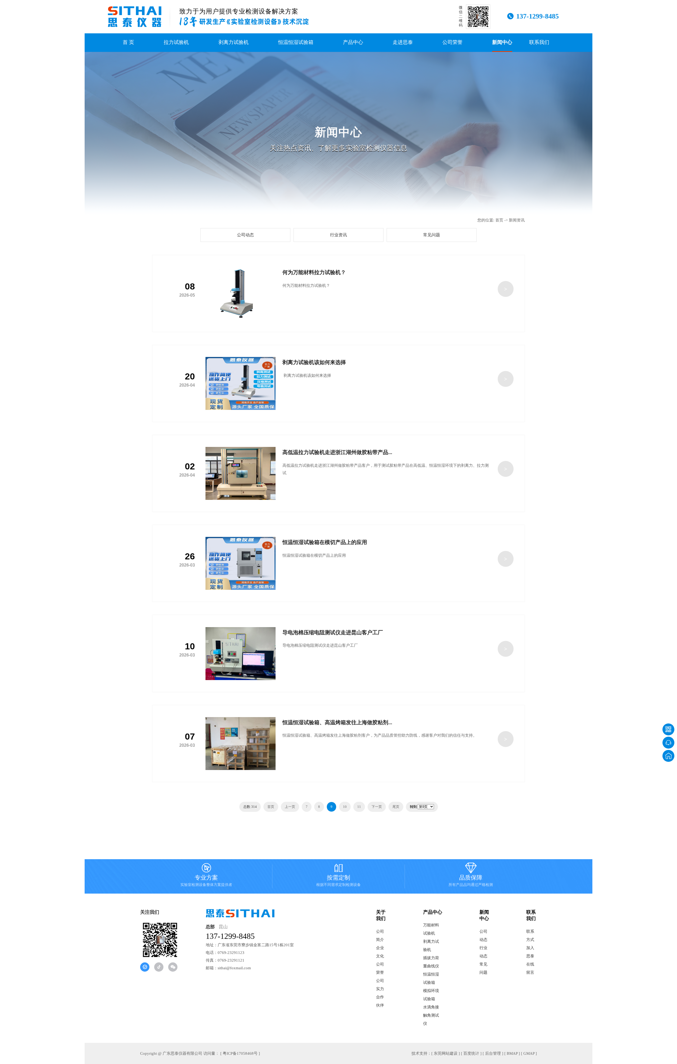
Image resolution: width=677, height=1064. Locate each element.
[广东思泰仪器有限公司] (134, 16)
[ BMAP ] (512, 1053)
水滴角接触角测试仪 (431, 1015)
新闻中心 (502, 42)
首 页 (128, 42)
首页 (499, 220)
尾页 (395, 807)
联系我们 (539, 42)
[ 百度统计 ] (471, 1053)
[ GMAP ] (529, 1053)
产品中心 (353, 42)
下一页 (377, 807)
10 (345, 807)
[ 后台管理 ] (493, 1053)
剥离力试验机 (233, 42)
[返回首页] (668, 756)
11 (359, 807)
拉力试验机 (176, 42)
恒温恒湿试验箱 (295, 42)
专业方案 (206, 876)
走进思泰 (403, 42)
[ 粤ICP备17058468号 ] (240, 1053)
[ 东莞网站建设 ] (445, 1053)
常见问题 (431, 235)
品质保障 (471, 876)
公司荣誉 (452, 42)
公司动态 (245, 235)
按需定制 (338, 876)
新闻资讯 (517, 220)
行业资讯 (338, 235)
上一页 (290, 807)
